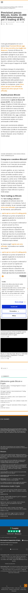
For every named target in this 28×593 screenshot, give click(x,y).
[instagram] (17, 586)
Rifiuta (14, 315)
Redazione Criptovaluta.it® (8, 22)
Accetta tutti (14, 306)
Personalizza (13, 311)
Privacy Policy (16, 589)
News (4, 24)
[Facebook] (8, 586)
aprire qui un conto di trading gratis (14, 213)
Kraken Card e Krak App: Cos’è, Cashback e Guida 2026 (14, 400)
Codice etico (17, 588)
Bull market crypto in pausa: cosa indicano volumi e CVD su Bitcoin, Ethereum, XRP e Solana (13, 508)
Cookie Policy (23, 589)
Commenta (10, 24)
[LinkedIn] (13, 586)
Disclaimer (14, 591)
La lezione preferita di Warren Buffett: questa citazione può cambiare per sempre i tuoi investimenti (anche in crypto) (13, 333)
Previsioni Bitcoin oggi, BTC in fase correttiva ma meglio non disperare (13, 48)
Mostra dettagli (19, 302)
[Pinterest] (12, 586)
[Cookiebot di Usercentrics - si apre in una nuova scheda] (19, 276)
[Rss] (7, 586)
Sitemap (11, 589)
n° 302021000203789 (10, 558)
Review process (4, 589)
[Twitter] (10, 586)
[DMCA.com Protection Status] (14, 579)
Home (1, 6)
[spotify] (19, 586)
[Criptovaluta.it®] (14, 2)
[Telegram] (21, 586)
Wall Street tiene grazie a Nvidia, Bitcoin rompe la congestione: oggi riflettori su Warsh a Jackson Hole (13, 491)
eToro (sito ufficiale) (8, 207)
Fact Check (23, 588)
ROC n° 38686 (21, 569)
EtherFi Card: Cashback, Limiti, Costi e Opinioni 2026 (13, 396)
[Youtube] (15, 586)
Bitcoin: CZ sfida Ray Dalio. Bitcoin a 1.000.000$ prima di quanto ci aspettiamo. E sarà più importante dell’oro (14, 355)
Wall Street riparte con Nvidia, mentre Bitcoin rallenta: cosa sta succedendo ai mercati (12, 502)
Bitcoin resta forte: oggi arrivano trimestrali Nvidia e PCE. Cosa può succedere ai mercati (12, 513)
